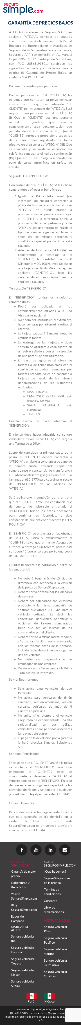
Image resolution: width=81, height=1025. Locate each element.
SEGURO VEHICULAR (20, 863)
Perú (31, 1001)
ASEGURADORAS (57, 920)
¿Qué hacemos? (55, 871)
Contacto (50, 900)
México (50, 1001)
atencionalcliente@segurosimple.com (49, 1013)
